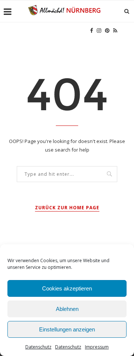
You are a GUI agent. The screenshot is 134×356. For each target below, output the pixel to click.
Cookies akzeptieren (67, 288)
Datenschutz (38, 347)
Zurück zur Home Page (67, 207)
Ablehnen (67, 309)
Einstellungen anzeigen (67, 329)
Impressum (97, 347)
